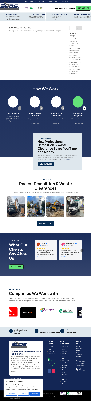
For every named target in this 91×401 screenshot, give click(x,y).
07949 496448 (80, 365)
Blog (56, 1)
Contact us (64, 1)
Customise (12, 393)
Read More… (67, 159)
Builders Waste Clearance (64, 356)
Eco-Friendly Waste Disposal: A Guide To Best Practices (75, 50)
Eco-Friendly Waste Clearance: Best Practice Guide (74, 71)
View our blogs (46, 164)
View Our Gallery (45, 223)
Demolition (59, 9)
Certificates (42, 1)
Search (79, 28)
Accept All (35, 393)
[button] (34, 250)
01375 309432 (80, 363)
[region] (23, 388)
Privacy (18, 398)
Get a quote (83, 8)
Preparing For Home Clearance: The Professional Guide (75, 64)
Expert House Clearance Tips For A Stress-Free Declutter (75, 57)
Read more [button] (40, 257)
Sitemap (12, 398)
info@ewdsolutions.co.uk (83, 371)
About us (33, 1)
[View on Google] (38, 244)
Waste (72, 9)
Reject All (23, 393)
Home (26, 1)
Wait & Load (65, 360)
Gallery (50, 1)
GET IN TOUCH (16, 267)
